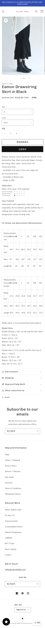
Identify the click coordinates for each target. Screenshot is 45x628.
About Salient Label (13, 510)
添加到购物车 (22, 142)
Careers (8, 555)
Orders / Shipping (12, 460)
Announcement (11, 521)
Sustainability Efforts (13, 527)
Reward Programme (13, 532)
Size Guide (9, 477)
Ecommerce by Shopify (32, 623)
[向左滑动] (16, 78)
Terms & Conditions (13, 488)
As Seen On (10, 515)
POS (22, 623)
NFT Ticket (9, 543)
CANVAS (8, 538)
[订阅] (37, 431)
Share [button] (7, 397)
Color (4, 118)
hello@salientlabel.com (15, 569)
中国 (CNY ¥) (21, 610)
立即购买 (22, 149)
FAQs (7, 454)
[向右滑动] (29, 78)
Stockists (8, 483)
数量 (3, 128)
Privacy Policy (10, 466)
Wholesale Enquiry (13, 494)
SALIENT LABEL (16, 623)
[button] (3, 11)
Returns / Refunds (12, 471)
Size (3, 107)
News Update (10, 549)
